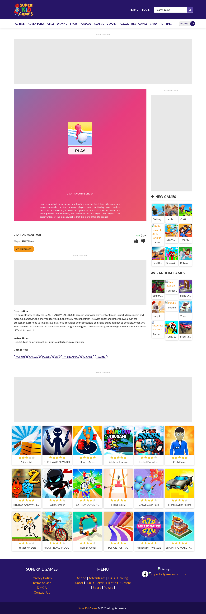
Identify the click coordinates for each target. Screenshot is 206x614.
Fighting (112, 583)
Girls (111, 578)
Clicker (98, 583)
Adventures (97, 578)
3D (56, 356)
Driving (122, 578)
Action (20, 356)
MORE (184, 23)
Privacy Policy (42, 578)
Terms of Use (41, 583)
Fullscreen (25, 248)
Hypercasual (70, 356)
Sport (79, 583)
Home (134, 9)
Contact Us (42, 592)
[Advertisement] (103, 61)
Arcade (87, 356)
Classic (125, 583)
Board (97, 587)
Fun (88, 583)
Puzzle (46, 356)
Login (146, 9)
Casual (33, 356)
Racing (101, 356)
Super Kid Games (87, 608)
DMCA (42, 587)
